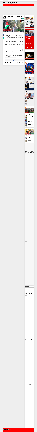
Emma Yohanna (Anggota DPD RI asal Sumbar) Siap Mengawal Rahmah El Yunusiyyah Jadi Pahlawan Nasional (19, 63)
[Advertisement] (18, 10)
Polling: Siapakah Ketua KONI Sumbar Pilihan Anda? (30, 295)
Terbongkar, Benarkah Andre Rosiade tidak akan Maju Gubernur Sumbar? (30, 124)
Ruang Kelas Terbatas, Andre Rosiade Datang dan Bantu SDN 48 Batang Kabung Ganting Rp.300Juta (29, 151)
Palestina (15, 57)
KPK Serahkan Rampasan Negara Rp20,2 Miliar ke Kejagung (30, 137)
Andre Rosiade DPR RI (7, 57)
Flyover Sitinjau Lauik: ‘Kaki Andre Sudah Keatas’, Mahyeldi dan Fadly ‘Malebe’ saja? (30, 100)
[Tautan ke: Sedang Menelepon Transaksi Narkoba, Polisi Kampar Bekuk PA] (29, 132)
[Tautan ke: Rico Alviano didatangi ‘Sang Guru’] (26, 218)
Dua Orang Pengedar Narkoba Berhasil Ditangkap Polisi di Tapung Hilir (30, 140)
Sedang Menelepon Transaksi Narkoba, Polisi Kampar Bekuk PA (28, 135)
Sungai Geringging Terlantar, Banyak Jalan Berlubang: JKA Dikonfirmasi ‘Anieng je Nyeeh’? (29, 45)
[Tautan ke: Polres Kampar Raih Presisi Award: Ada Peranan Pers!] (29, 95)
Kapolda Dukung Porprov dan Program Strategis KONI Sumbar (31, 152)
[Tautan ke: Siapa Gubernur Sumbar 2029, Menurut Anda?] (29, 290)
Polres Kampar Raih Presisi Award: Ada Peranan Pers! (29, 98)
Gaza (10, 57)
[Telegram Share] (22, 18)
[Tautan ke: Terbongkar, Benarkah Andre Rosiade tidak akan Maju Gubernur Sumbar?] (26, 125)
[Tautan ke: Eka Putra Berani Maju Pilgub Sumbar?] (26, 119)
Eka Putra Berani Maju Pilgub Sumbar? (30, 118)
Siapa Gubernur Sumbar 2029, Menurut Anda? (29, 293)
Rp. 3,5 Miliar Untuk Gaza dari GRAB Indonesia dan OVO (9, 62)
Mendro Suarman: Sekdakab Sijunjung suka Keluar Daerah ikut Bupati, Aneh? (29, 41)
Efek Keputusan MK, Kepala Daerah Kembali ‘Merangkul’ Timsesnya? (30, 116)
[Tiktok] (33, 429)
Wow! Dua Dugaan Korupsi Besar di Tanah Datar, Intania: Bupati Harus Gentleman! (29, 36)
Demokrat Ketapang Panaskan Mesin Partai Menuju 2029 (30, 121)
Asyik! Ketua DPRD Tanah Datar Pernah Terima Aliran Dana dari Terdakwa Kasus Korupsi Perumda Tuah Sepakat (30, 38)
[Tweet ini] (21, 18)
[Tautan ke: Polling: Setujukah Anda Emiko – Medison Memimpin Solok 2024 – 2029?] (26, 405)
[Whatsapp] (23, 18)
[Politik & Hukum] (7, 429)
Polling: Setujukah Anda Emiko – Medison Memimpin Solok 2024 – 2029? (31, 384)
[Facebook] (13, 60)
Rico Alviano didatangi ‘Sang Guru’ (30, 197)
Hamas (12, 57)
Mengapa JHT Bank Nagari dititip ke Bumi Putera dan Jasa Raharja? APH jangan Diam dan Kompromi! (30, 103)
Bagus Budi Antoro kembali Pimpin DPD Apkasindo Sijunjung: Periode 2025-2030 (30, 47)
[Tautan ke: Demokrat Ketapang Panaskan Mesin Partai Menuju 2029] (26, 122)
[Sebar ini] (20, 18)
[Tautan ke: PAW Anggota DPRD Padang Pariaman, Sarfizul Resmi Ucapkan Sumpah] (29, 110)
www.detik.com (14, 44)
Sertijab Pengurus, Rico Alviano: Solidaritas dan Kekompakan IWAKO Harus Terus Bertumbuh (30, 241)
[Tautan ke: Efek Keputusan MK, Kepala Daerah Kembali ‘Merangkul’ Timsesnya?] (26, 116)
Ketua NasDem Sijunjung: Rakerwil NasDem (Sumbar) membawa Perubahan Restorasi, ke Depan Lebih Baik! (29, 43)
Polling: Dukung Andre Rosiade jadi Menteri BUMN (30, 339)
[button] (33, 0)
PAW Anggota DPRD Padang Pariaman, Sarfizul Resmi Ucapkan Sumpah (29, 114)
